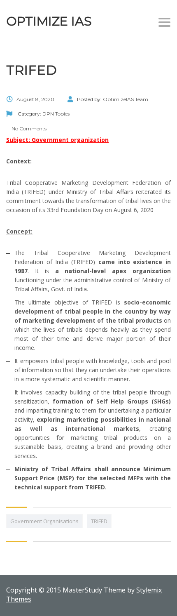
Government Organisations (44, 521)
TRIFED (99, 521)
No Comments (28, 128)
